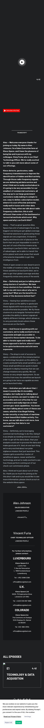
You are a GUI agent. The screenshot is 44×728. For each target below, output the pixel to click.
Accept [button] (18, 722)
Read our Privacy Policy (12, 716)
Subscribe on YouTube (12, 110)
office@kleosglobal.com (22, 582)
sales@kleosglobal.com (30, 9)
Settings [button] (27, 716)
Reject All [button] (8, 722)
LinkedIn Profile (22, 511)
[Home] (11, 9)
